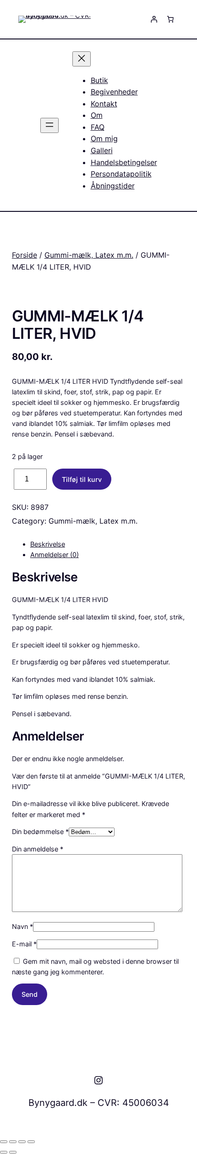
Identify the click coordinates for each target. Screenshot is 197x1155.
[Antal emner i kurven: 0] (170, 19)
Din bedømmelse (40, 831)
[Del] (22, 1141)
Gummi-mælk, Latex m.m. (88, 255)
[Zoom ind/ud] (3, 1141)
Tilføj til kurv (82, 479)
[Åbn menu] (49, 125)
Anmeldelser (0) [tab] (54, 554)
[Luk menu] (81, 58)
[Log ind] (154, 19)
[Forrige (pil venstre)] (3, 1152)
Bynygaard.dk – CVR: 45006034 (98, 1102)
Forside (24, 255)
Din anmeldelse (37, 849)
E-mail (24, 944)
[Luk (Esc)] (31, 1141)
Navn (22, 926)
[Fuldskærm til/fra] (12, 1141)
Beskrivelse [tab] (47, 544)
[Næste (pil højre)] (12, 1152)
